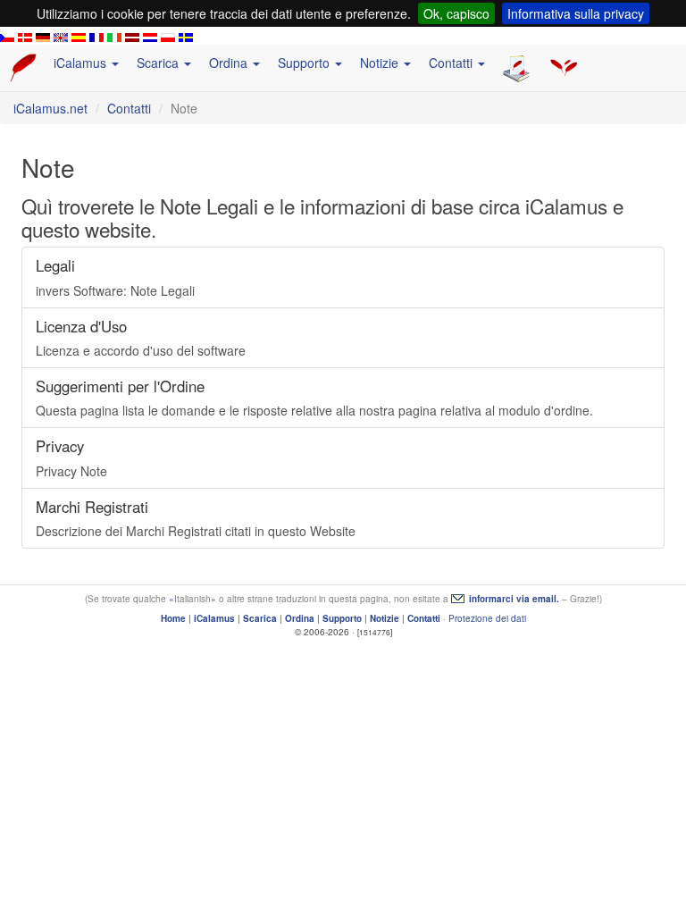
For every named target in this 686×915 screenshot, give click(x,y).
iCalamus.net (50, 108)
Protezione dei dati (487, 618)
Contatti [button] (452, 62)
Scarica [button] (159, 62)
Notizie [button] (381, 62)
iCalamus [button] (82, 62)
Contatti (129, 108)
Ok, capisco (456, 13)
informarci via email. (514, 598)
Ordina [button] (230, 62)
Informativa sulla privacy (575, 13)
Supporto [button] (305, 62)
